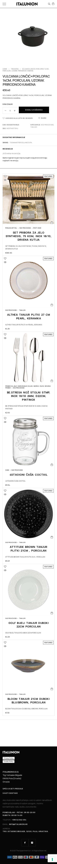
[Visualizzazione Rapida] (5, 180)
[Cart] (53, 4)
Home (5, 69)
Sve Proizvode (47, 125)
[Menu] (4, 4)
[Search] (49, 4)
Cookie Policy (8, 761)
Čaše (7, 470)
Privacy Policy (9, 758)
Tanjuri (33, 127)
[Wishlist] (5, 176)
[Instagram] (32, 842)
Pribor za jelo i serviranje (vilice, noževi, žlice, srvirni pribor (28, 387)
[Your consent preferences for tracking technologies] (52, 859)
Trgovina (15, 69)
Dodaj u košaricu (34, 110)
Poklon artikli (11, 228)
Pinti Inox (37, 228)
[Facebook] (24, 842)
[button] (51, 222)
